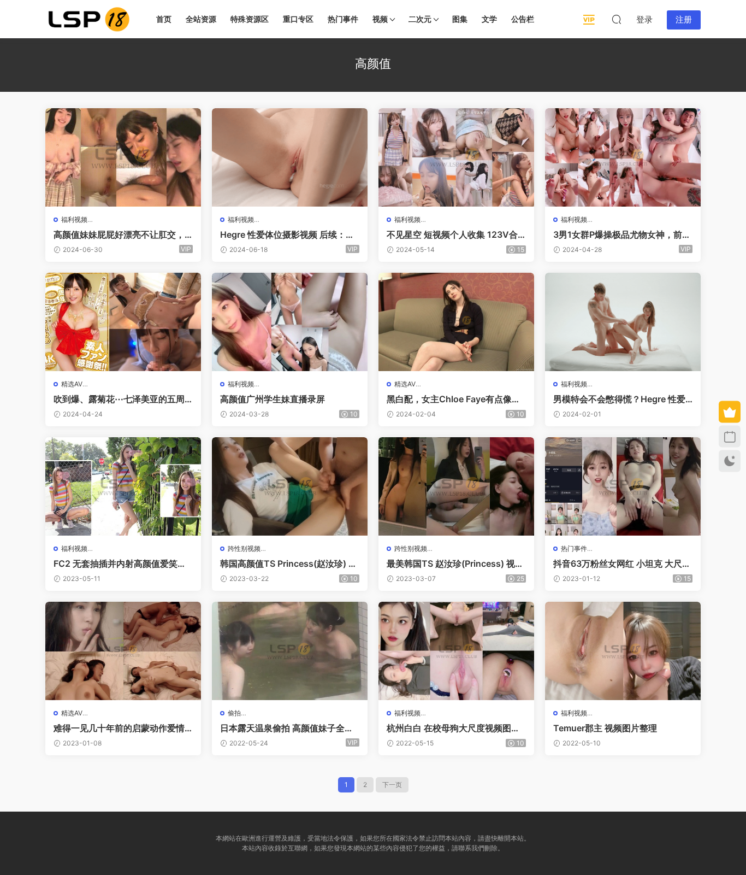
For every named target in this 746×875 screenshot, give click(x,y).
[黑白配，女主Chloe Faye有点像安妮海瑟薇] (456, 322)
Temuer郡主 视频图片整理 (605, 728)
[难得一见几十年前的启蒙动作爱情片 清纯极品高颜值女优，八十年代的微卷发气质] (123, 651)
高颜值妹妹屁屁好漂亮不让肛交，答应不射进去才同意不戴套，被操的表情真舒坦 (119, 234)
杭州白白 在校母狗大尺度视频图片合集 (453, 728)
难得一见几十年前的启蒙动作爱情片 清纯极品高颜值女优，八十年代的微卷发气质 (120, 728)
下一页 (392, 784)
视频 (380, 19)
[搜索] (616, 19)
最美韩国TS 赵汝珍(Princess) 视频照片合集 (455, 563)
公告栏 (522, 19)
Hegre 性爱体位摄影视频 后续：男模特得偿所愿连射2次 (287, 234)
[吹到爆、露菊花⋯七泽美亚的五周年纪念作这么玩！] (123, 322)
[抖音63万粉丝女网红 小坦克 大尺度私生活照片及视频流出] (623, 486)
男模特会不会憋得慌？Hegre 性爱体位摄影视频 (619, 399)
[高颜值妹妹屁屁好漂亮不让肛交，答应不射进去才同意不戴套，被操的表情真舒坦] (123, 157)
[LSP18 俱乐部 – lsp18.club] (89, 19)
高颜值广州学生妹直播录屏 (272, 399)
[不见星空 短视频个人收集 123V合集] (456, 157)
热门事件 (343, 19)
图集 (459, 19)
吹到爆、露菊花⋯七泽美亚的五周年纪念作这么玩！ (119, 399)
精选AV (71, 384)
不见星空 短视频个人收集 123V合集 (452, 234)
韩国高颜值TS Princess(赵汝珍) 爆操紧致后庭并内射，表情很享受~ (288, 563)
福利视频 (74, 219)
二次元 (419, 19)
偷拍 (234, 713)
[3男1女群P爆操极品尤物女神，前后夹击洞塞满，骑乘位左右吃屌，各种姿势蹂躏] (623, 157)
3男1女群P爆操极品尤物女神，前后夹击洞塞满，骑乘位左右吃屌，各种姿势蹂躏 (622, 234)
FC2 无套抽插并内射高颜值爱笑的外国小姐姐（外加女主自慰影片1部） (120, 563)
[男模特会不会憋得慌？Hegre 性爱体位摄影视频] (623, 322)
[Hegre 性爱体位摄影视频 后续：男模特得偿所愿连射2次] (290, 157)
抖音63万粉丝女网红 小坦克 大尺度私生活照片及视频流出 (622, 563)
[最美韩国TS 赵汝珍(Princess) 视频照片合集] (456, 486)
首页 (163, 19)
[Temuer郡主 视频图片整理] (623, 651)
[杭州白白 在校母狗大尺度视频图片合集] (456, 651)
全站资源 (201, 19)
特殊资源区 (249, 19)
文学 (489, 19)
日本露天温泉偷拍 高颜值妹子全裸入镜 (286, 728)
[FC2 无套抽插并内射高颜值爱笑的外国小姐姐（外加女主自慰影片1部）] (123, 486)
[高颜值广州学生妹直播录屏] (290, 322)
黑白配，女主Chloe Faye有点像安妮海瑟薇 (453, 399)
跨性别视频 (244, 548)
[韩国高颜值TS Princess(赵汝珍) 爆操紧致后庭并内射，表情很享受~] (290, 486)
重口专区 (298, 19)
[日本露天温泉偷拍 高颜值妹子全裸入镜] (290, 651)
